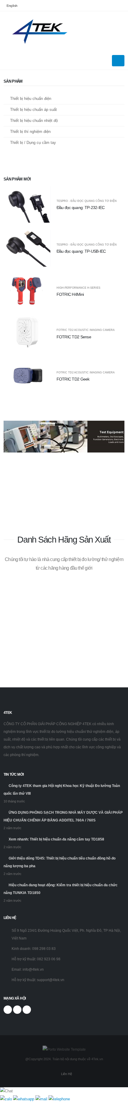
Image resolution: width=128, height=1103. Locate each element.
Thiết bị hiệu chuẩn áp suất (33, 109)
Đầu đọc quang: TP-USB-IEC (81, 251)
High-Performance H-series (78, 288)
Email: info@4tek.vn (28, 969)
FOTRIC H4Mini (70, 294)
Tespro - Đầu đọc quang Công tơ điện (87, 201)
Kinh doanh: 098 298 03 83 (34, 948)
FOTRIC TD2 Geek (73, 379)
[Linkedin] (27, 1009)
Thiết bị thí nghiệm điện (30, 131)
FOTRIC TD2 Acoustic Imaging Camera (86, 330)
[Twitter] (17, 1009)
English (12, 5)
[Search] (122, 31)
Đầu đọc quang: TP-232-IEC (81, 207)
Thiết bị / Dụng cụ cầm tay (33, 142)
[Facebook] (8, 1009)
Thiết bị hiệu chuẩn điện (30, 98)
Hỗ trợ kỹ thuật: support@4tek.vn (38, 980)
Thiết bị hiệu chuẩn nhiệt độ (34, 120)
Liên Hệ (66, 1074)
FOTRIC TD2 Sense (74, 336)
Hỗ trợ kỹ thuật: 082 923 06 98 (36, 959)
